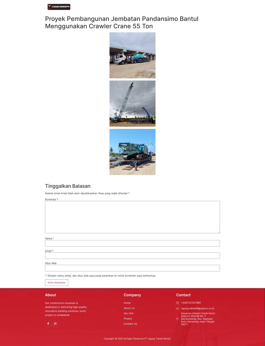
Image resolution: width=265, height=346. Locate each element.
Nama (49, 238)
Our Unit (161, 7)
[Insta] (55, 324)
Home (149, 7)
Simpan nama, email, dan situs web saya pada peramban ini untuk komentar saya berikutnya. (102, 275)
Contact (187, 7)
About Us (201, 7)
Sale (213, 7)
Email (49, 251)
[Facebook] (48, 324)
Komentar (51, 199)
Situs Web (51, 263)
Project (174, 7)
